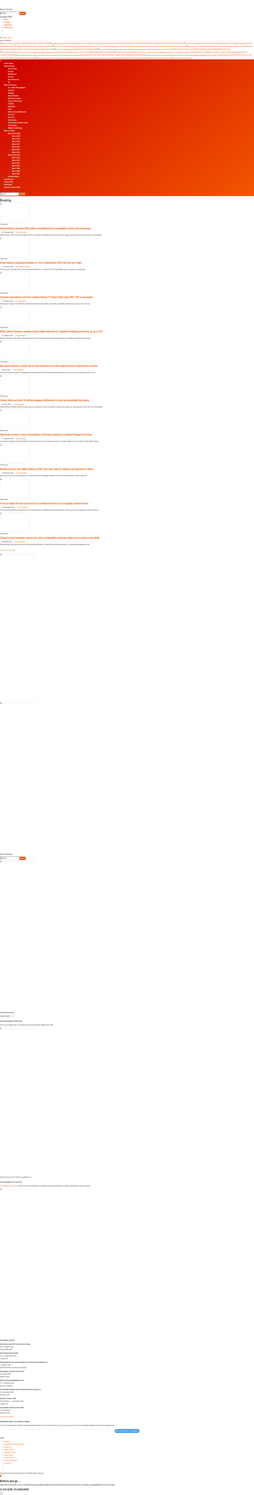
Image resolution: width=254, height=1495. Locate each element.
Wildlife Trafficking (15, 128)
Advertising (8, 28)
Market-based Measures (17, 112)
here (30, 1177)
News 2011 (16, 163)
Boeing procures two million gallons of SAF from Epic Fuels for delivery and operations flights (46, 468)
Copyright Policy (9, 1452)
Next (13, 550)
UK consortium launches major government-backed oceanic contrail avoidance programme (153, 46)
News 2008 (16, 171)
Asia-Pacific (12, 69)
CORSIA (11, 104)
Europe (10, 71)
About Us (7, 1442)
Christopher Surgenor (23, 267)
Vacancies (7, 1463)
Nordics (11, 77)
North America (13, 80)
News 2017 (16, 144)
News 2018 (16, 141)
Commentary (9, 179)
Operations (12, 120)
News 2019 (16, 139)
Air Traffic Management (17, 88)
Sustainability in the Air (8, 1186)
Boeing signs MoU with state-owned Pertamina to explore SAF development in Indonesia (112, 55)
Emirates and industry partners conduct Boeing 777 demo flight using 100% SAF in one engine (46, 297)
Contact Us (8, 1447)
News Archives (9, 131)
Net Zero (11, 114)
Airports (11, 90)
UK (9, 82)
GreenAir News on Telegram (128, 1431)
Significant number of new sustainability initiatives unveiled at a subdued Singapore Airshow (46, 434)
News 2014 (16, 152)
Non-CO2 (11, 117)
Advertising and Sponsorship (14, 1444)
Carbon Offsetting (15, 101)
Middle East (12, 74)
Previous (3, 550)
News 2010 (16, 166)
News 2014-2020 (14, 133)
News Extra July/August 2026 (87, 49)
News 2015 (16, 150)
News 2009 (16, 168)
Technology (12, 125)
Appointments (13, 96)
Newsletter (8, 185)
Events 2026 (8, 182)
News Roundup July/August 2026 (37, 43)
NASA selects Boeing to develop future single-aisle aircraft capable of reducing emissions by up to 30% (51, 331)
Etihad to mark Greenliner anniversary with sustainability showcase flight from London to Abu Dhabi (50, 537)
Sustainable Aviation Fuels (18, 123)
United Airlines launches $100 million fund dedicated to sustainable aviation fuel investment (45, 228)
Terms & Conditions (11, 1460)
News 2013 (16, 158)
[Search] (0, 191)
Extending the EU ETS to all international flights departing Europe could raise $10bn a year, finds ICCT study (153, 58)
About (6, 20)
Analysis (11, 93)
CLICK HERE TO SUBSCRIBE (14, 1489)
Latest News (8, 63)
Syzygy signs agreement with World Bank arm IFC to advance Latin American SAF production (150, 43)
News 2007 (16, 174)
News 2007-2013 (14, 155)
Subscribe (8, 25)
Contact (7, 22)
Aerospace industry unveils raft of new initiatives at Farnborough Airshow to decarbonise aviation (49, 365)
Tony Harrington (21, 232)
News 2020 (16, 136)
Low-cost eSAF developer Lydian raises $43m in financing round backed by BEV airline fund (197, 49)
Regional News (9, 66)
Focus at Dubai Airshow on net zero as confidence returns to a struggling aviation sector (44, 503)
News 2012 (16, 160)
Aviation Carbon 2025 (12, 187)
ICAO (10, 109)
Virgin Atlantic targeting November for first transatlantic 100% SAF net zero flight (41, 262)
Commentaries (13, 176)
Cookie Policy (9, 1450)
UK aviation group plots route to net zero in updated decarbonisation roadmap (86, 52)
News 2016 (16, 147)
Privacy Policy (9, 1458)
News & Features (10, 85)
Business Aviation (14, 98)
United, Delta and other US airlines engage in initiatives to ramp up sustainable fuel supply (44, 400)
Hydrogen (11, 106)
